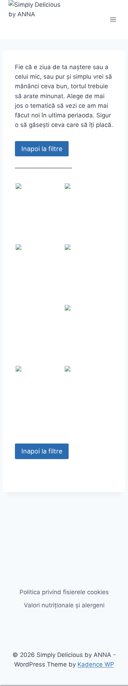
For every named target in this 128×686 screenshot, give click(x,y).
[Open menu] (112, 19)
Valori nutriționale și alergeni (64, 605)
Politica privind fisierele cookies (64, 592)
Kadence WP (96, 664)
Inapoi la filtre (41, 148)
